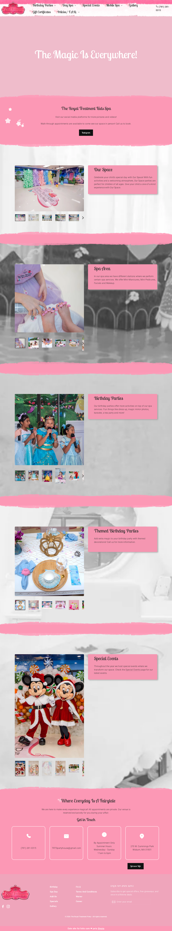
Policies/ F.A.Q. (67, 12)
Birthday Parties (43, 5)
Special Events (91, 5)
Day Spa (68, 5)
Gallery (133, 5)
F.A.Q (78, 887)
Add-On (53, 896)
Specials (54, 901)
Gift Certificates (42, 12)
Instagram (86, 132)
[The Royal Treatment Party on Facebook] (3, 906)
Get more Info (135, 866)
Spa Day (54, 892)
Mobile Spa (113, 5)
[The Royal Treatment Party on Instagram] (8, 906)
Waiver (79, 896)
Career (79, 901)
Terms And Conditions (86, 892)
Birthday (54, 887)
